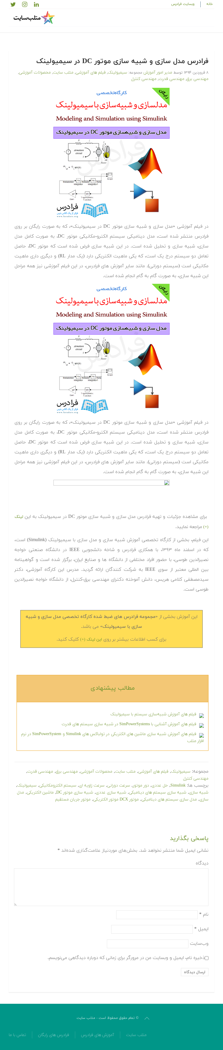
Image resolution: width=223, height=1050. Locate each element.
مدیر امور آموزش (157, 72)
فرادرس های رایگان (53, 1035)
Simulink (178, 785)
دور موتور (141, 785)
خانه (209, 4)
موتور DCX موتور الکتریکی (116, 799)
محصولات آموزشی (35, 72)
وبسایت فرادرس (183, 4)
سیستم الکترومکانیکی (57, 785)
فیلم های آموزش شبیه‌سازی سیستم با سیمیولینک (153, 714)
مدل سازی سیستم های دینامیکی (169, 799)
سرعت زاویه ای (92, 785)
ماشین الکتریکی (40, 792)
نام (203, 914)
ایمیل (201, 929)
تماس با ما (17, 1035)
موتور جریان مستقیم (73, 799)
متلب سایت (63, 72)
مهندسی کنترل (144, 79)
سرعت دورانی (118, 785)
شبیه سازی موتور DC (74, 792)
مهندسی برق (197, 79)
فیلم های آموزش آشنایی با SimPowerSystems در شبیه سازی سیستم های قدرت (129, 724)
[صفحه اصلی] (35, 17)
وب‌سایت (199, 943)
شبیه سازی (198, 792)
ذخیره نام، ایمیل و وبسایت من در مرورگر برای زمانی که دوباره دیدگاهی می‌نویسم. (126, 958)
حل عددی (160, 785)
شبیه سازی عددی (111, 792)
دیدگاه (202, 863)
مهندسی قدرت (171, 79)
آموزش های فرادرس (97, 1035)
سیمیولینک (117, 72)
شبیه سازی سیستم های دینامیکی (157, 792)
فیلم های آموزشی (90, 72)
